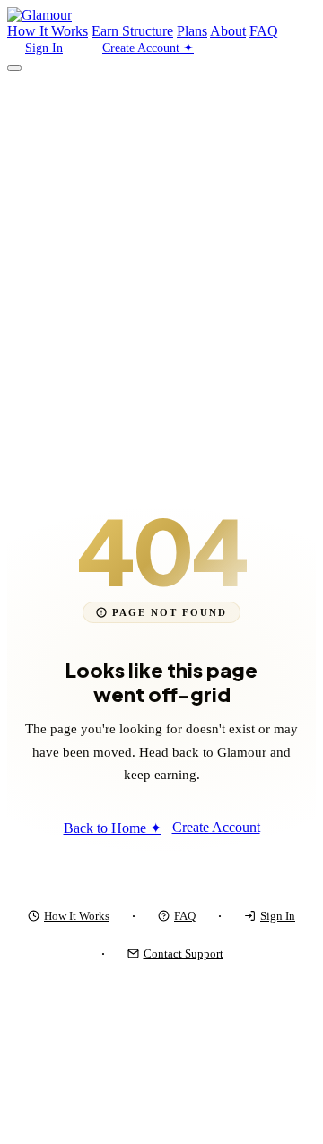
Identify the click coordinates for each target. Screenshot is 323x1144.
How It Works (47, 31)
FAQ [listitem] (185, 916)
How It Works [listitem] (76, 916)
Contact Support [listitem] (183, 953)
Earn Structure (132, 31)
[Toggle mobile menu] (14, 68)
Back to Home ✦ (113, 828)
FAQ (263, 31)
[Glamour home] (39, 14)
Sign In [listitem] (277, 916)
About (228, 31)
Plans (192, 31)
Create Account (216, 827)
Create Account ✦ (148, 48)
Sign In (44, 48)
